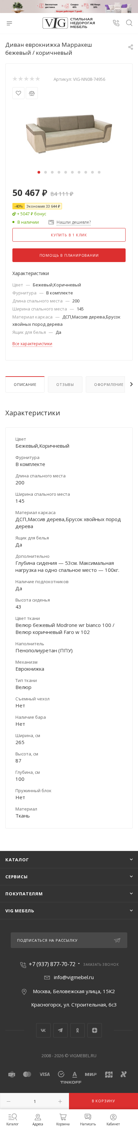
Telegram (60, 1030)
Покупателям (24, 894)
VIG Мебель (19, 911)
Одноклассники (77, 1030)
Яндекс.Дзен (94, 1030)
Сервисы (16, 877)
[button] (39, 172)
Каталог (17, 860)
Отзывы (65, 384)
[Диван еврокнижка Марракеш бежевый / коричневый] (69, 133)
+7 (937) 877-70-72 (52, 964)
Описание (25, 384)
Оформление (109, 384)
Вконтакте (43, 1030)
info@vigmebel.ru (74, 977)
